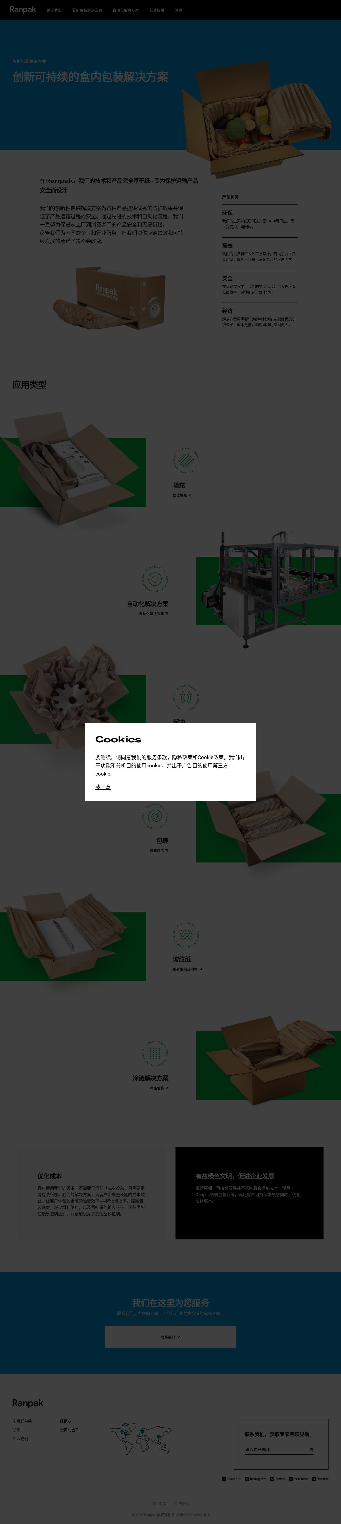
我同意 (103, 787)
